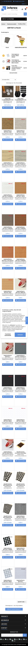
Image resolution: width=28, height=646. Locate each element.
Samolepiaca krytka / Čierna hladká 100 (20, 389)
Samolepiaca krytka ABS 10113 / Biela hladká (16, 61)
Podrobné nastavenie (8, 334)
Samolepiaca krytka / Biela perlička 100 (8, 421)
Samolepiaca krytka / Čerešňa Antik (20, 228)
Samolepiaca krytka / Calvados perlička (7, 260)
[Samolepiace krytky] (21, 40)
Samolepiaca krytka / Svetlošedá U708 (20, 582)
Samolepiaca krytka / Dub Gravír (20, 132)
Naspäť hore (22, 602)
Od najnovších (9, 80)
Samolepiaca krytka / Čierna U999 (7, 549)
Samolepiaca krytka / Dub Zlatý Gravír (7, 164)
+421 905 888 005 (7, 1)
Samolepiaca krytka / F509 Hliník (20, 517)
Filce (7, 47)
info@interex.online (19, 1)
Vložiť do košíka (7, 107)
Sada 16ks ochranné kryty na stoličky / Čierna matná (17, 68)
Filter (26, 320)
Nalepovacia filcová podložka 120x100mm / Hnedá (20, 453)
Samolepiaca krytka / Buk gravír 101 (8, 293)
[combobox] (14, 14)
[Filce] (7, 40)
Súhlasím (20, 335)
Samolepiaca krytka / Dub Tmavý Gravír (8, 132)
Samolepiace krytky (21, 47)
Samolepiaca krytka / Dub (20, 548)
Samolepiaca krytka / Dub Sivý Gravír (20, 164)
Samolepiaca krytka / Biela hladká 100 (20, 421)
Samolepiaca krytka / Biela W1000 (15, 55)
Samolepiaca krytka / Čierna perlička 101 (7, 389)
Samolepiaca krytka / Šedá (8, 581)
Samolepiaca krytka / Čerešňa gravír (20, 260)
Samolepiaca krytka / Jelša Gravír (20, 196)
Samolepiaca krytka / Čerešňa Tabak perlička (8, 228)
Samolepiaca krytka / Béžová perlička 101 (20, 293)
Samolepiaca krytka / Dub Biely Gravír (7, 196)
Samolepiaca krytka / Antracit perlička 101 (20, 357)
